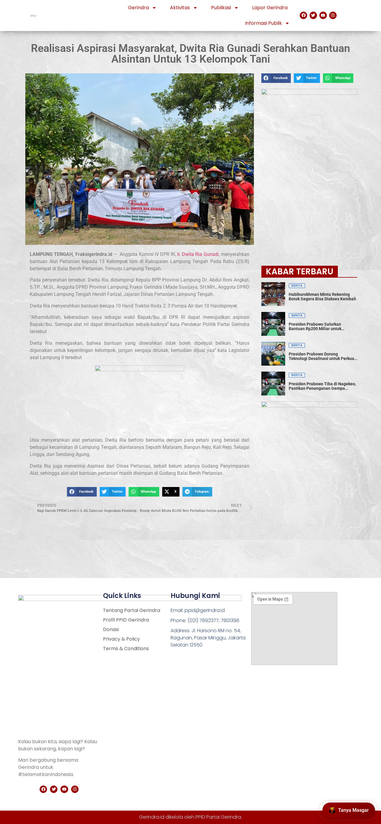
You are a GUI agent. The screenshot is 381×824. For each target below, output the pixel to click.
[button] (81, 492)
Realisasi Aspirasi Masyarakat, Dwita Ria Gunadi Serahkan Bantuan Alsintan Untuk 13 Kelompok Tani (190, 53)
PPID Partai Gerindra (218, 817)
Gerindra (138, 7)
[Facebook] (303, 15)
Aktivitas (180, 7)
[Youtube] (323, 15)
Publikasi (221, 7)
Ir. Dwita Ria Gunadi (198, 254)
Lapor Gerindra (270, 7)
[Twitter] (313, 15)
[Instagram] (333, 15)
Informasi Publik (263, 23)
